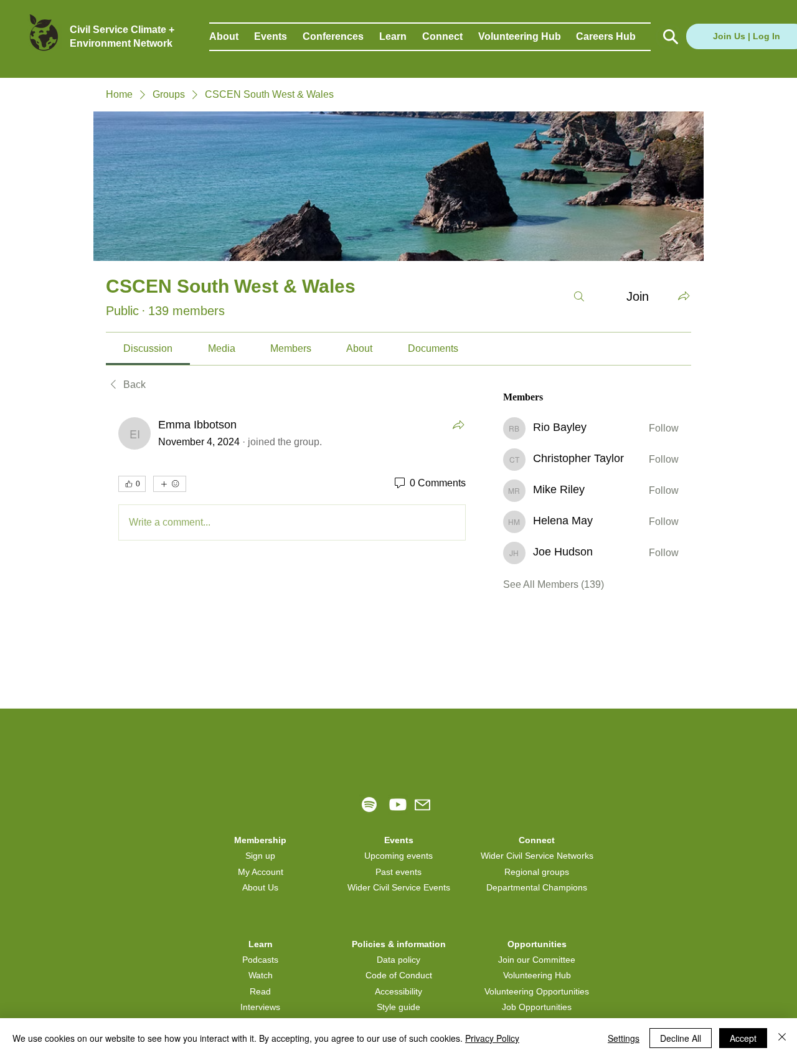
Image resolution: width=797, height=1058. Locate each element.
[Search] (579, 296)
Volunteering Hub (537, 975)
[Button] (669, 36)
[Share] (458, 424)
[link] (147, 348)
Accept (743, 1038)
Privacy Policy (492, 1038)
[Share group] (683, 295)
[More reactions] (169, 484)
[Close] (782, 1038)
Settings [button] (623, 1038)
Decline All (680, 1038)
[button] (231, 36)
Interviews (260, 1007)
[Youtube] (398, 805)
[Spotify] (369, 805)
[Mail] (422, 804)
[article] (292, 481)
